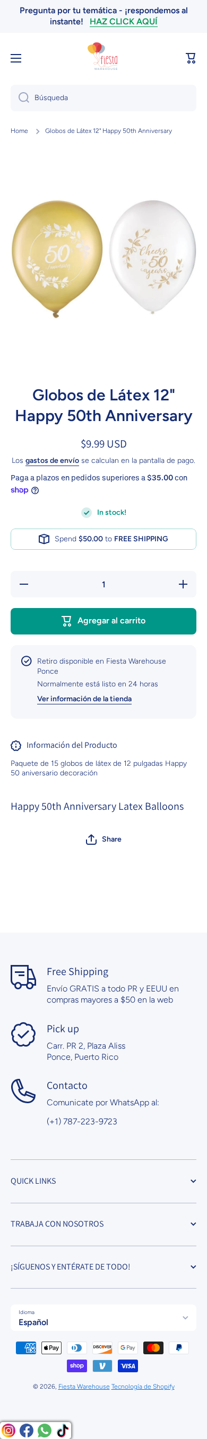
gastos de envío (52, 460)
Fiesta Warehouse (84, 1386)
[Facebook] (26, 1430)
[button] (191, 58)
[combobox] (103, 98)
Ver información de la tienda (84, 698)
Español (33, 1322)
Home (19, 131)
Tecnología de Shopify (143, 1386)
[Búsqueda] (20, 98)
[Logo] (103, 58)
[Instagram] (8, 1430)
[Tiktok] (62, 1430)
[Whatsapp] (44, 1430)
